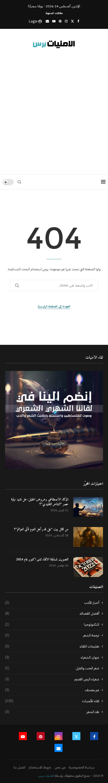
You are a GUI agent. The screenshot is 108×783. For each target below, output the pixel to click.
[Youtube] (54, 21)
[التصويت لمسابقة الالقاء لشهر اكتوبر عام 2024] (88, 567)
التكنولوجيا (52, 624)
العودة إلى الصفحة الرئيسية (54, 306)
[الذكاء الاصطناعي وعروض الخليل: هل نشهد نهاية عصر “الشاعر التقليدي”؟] (88, 507)
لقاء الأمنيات (52, 701)
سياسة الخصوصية (82, 767)
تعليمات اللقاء (52, 646)
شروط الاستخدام (40, 767)
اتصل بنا (19, 767)
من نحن (60, 767)
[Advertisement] (54, 110)
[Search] (19, 182)
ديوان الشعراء (52, 657)
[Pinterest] (60, 21)
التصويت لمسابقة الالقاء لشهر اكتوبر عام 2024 (42, 559)
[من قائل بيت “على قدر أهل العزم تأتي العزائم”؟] (88, 537)
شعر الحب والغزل (52, 668)
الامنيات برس (46, 775)
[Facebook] (78, 21)
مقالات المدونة (54, 13)
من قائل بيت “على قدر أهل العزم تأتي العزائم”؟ (41, 529)
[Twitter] (72, 21)
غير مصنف (52, 690)
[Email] (47, 21)
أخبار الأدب (52, 602)
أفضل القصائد (52, 613)
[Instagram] (66, 21)
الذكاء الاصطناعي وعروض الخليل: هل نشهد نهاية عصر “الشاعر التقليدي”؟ (39, 502)
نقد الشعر (52, 711)
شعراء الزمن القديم (52, 679)
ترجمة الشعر (52, 635)
